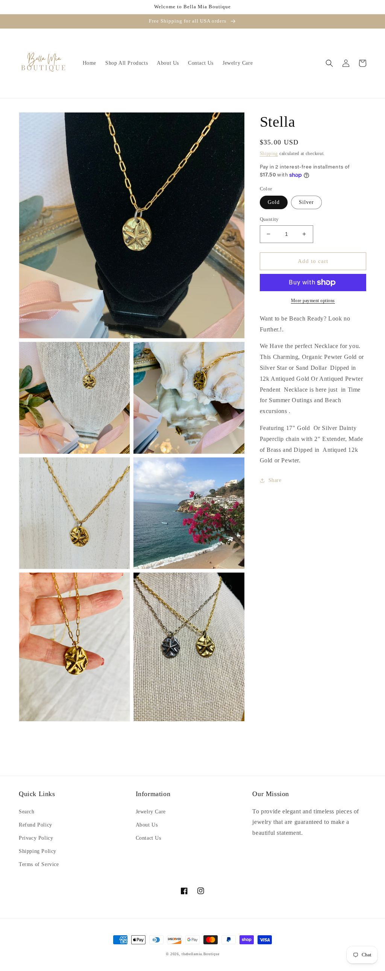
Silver (306, 202)
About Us (147, 825)
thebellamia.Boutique (200, 954)
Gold (274, 202)
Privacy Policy (36, 838)
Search (27, 811)
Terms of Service (39, 864)
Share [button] (275, 480)
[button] (329, 63)
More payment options (313, 300)
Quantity (269, 219)
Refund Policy (35, 825)
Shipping (269, 153)
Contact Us (148, 838)
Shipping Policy (37, 851)
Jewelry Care (151, 811)
